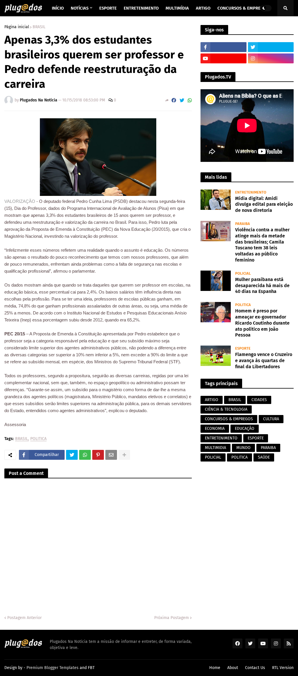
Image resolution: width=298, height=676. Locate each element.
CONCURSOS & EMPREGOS (229, 418)
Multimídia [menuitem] (177, 8)
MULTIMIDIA (215, 447)
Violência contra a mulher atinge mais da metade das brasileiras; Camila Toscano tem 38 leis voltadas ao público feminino (262, 245)
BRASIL (39, 27)
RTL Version (283, 667)
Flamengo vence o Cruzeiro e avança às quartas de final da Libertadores (263, 360)
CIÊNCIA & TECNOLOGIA (226, 409)
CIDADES (259, 399)
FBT (91, 667)
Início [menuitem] (58, 8)
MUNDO (243, 447)
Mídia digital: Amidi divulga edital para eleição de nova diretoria (264, 204)
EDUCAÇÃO (244, 428)
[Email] (111, 455)
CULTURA (271, 418)
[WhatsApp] (190, 100)
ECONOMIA (215, 428)
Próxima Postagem (171, 617)
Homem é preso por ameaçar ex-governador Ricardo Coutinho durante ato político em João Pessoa (262, 323)
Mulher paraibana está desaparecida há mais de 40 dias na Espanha (262, 285)
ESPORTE (256, 438)
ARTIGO (211, 399)
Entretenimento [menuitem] (141, 8)
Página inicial (16, 27)
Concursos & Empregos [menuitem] (243, 8)
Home (214, 667)
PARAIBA (268, 447)
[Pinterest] (98, 455)
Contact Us (255, 667)
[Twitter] (182, 100)
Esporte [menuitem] (108, 8)
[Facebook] (173, 100)
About (232, 667)
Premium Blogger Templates (52, 667)
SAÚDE (264, 457)
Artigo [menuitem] (203, 8)
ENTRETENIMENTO (221, 438)
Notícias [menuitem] (79, 8)
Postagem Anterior (24, 617)
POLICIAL (213, 457)
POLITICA (38, 439)
